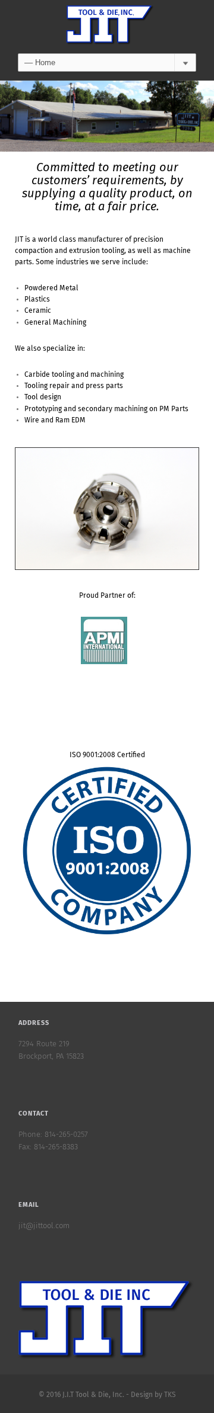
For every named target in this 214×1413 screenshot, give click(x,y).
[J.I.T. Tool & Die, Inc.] (107, 26)
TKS (170, 1395)
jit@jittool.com (44, 1226)
